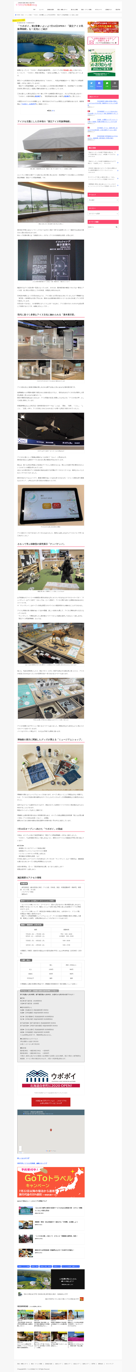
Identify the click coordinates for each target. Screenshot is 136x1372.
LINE (107, 86)
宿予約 (93, 1363)
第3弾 (66, 96)
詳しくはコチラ (22, 1158)
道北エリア (76, 1363)
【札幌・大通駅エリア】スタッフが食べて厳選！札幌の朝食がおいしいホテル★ (102, 120)
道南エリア (67, 1363)
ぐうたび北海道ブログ (32, 1369)
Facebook (99, 86)
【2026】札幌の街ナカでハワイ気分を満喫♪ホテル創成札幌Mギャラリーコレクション (102, 170)
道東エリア (86, 1363)
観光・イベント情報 (86, 9)
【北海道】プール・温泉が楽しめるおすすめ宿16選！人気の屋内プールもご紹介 (102, 129)
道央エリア (57, 1266)
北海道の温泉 (50, 9)
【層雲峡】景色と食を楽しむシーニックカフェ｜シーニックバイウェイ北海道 (102, 185)
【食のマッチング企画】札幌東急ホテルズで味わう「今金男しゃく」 (102, 162)
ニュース (41, 9)
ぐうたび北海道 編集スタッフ (71, 1266)
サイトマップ (109, 1363)
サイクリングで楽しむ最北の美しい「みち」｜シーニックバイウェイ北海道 (102, 178)
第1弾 (37, 96)
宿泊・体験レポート (62, 9)
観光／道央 (35, 1266)
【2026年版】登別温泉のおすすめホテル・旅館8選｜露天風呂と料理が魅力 (103, 137)
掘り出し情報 (74, 9)
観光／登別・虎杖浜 (46, 1266)
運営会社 (100, 1363)
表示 (53, 110)
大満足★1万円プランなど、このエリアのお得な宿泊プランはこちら (51, 1102)
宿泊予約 (118, 9)
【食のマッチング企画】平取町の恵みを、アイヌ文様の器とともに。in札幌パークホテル (102, 154)
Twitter (91, 86)
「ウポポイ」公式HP (27, 104)
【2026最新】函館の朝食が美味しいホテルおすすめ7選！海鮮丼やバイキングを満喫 (103, 103)
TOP (34, 9)
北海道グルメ (108, 9)
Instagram (114, 86)
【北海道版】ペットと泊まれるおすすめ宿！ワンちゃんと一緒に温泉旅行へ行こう (103, 112)
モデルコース (98, 9)
